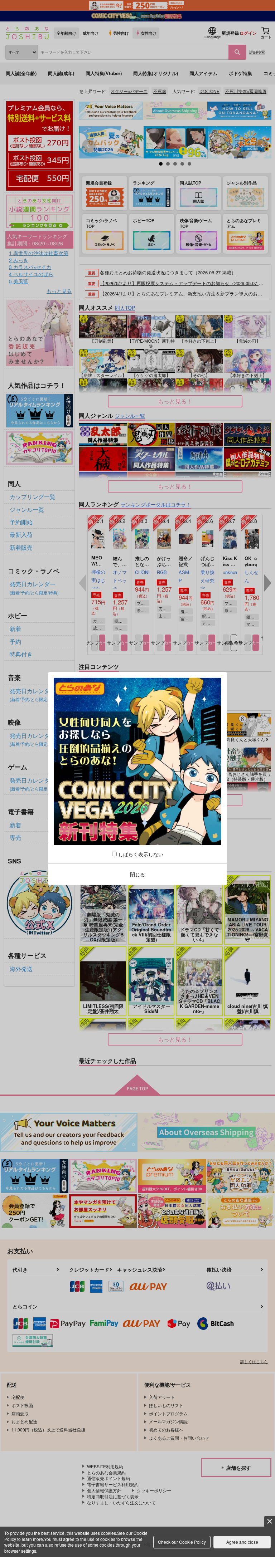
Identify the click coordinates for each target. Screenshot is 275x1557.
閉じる (137, 874)
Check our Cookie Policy (182, 1542)
